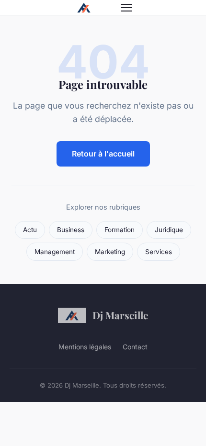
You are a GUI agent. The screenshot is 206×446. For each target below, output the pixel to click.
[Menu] (126, 7)
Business (70, 230)
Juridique (169, 230)
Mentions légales (84, 347)
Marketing (110, 252)
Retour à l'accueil (103, 153)
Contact (135, 347)
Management (54, 252)
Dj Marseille (120, 315)
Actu (30, 230)
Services (158, 252)
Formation (119, 230)
